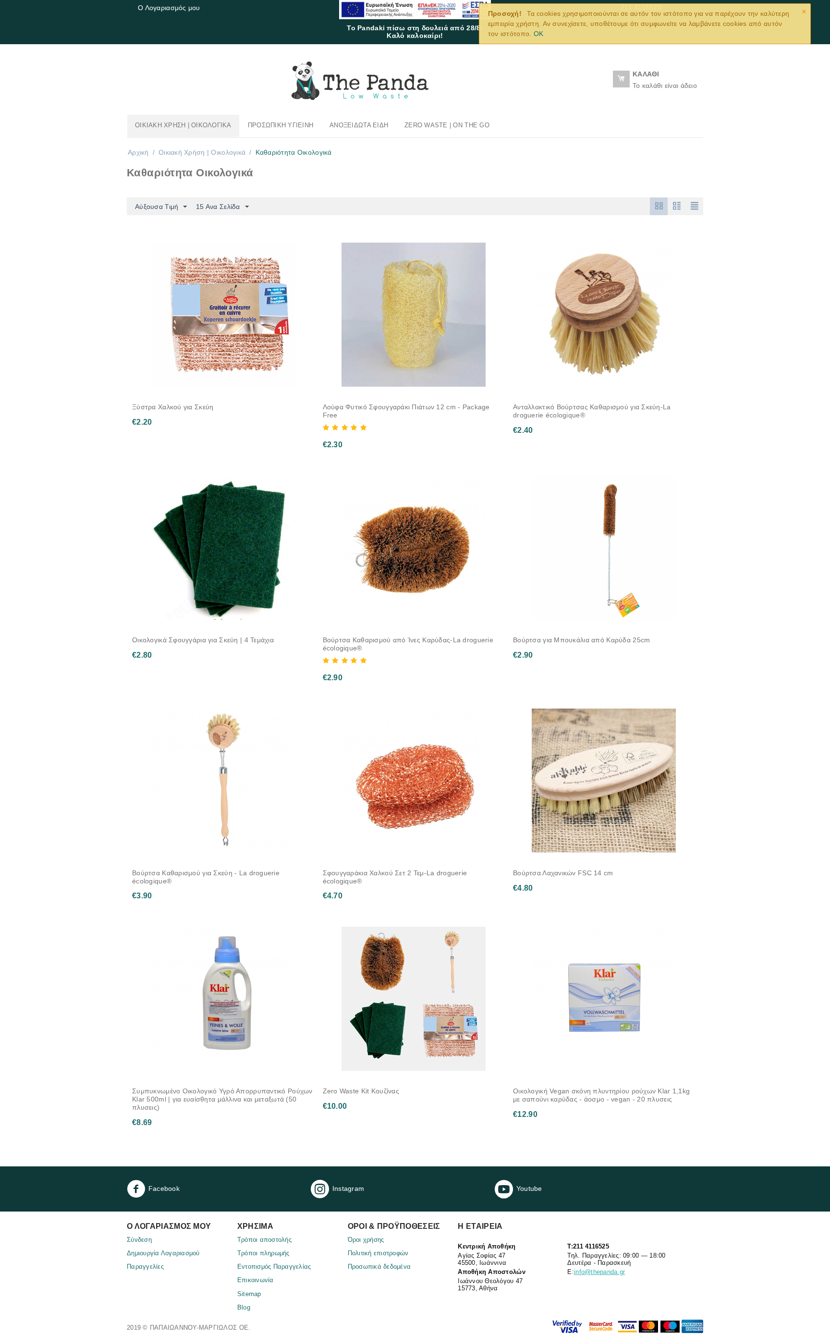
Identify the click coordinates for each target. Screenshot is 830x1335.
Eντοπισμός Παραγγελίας (274, 1266)
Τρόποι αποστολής (264, 1239)
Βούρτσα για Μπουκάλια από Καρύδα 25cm (581, 640)
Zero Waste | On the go (446, 125)
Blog (243, 1307)
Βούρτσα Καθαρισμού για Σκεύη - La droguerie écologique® (206, 877)
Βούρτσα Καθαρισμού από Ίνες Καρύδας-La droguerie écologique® (408, 644)
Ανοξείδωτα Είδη (359, 125)
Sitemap (249, 1294)
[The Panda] (360, 80)
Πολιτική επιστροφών (378, 1253)
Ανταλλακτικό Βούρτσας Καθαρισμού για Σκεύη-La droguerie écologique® (592, 411)
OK (539, 33)
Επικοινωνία (255, 1280)
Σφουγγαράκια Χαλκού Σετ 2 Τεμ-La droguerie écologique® (395, 877)
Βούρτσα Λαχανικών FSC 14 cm (563, 873)
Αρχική (138, 152)
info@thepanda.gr (599, 1271)
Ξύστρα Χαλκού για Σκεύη (172, 407)
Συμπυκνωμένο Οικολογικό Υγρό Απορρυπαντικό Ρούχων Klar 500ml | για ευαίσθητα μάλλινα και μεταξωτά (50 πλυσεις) (222, 1099)
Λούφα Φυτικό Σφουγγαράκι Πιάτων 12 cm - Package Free (406, 411)
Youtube (529, 1188)
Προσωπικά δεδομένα (379, 1266)
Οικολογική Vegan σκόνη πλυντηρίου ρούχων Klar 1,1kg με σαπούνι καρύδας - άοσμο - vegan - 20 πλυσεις (601, 1095)
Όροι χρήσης (366, 1239)
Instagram (348, 1188)
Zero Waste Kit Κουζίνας (361, 1091)
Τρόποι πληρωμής (263, 1253)
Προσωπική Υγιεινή (280, 125)
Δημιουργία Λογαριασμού (163, 1253)
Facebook (164, 1188)
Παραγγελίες (145, 1266)
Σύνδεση (139, 1239)
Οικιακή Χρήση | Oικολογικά (183, 125)
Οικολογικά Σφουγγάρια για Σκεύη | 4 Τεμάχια (203, 640)
